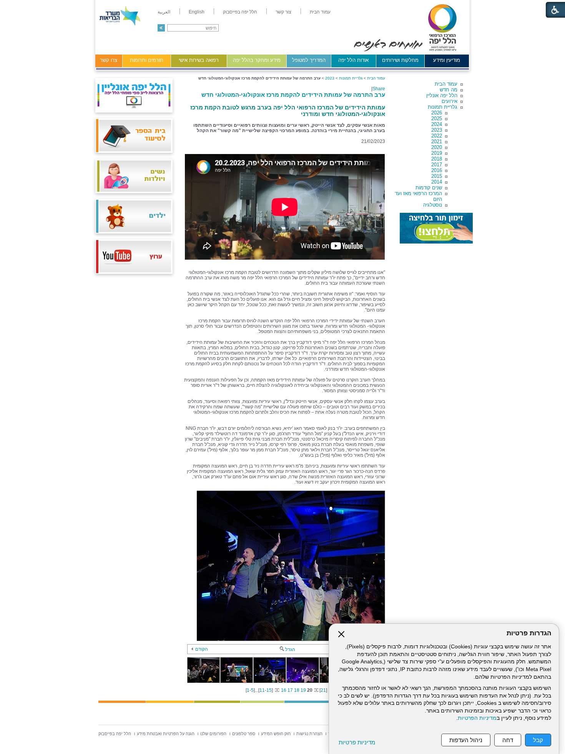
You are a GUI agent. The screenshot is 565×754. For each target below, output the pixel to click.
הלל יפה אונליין (441, 95)
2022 (436, 136)
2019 (436, 153)
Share (378, 88)
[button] (161, 27)
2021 (436, 141)
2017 (436, 164)
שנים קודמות (428, 188)
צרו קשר (108, 60)
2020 (436, 147)
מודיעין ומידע (446, 60)
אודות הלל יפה (353, 60)
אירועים (449, 101)
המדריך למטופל (309, 60)
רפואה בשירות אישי (199, 60)
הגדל (290, 649)
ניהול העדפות (465, 740)
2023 (436, 130)
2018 (436, 159)
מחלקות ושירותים (400, 60)
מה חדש (448, 90)
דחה (507, 740)
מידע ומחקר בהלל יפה (257, 60)
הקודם (201, 649)
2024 (436, 124)
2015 (436, 176)
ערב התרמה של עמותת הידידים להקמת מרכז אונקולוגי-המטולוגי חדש (293, 94)
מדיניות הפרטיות (477, 718)
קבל (538, 740)
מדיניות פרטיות (357, 742)
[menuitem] (320, 12)
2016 (436, 170)
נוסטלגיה (432, 205)
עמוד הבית (446, 84)
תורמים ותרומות (146, 60)
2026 (436, 113)
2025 (436, 118)
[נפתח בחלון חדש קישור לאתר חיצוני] (436, 228)
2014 (436, 182)
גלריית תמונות (442, 107)
